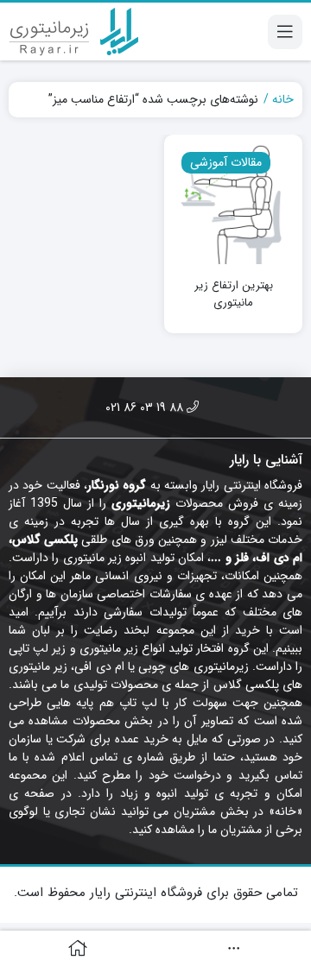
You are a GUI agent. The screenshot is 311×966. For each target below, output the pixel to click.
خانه (283, 100)
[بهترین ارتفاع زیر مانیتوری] (233, 203)
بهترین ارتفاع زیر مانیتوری (233, 294)
